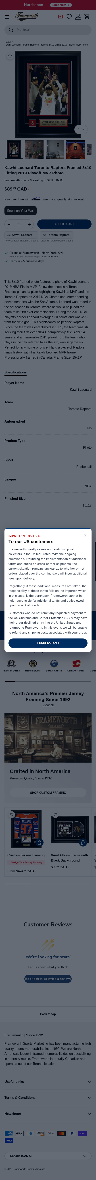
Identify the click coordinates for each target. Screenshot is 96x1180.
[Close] (85, 536)
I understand (48, 643)
